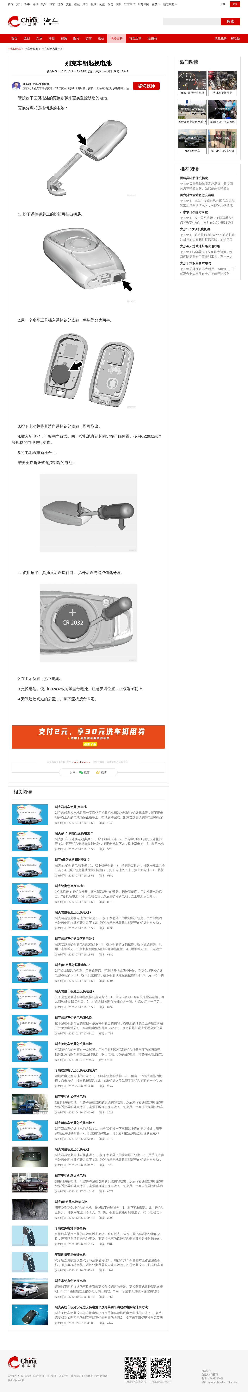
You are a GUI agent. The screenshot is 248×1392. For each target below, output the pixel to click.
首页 (10, 4)
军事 (27, 4)
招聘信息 (51, 1375)
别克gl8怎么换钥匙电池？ (72, 859)
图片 (76, 38)
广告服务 (27, 1375)
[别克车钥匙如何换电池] (30, 1095)
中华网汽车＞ (16, 48)
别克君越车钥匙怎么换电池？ (75, 991)
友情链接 (88, 1375)
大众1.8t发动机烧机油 (195, 229)
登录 (235, 4)
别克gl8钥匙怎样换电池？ (72, 965)
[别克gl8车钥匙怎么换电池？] (30, 832)
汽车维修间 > (33, 48)
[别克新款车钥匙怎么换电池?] (30, 1122)
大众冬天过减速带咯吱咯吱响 (200, 246)
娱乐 (43, 4)
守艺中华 (129, 4)
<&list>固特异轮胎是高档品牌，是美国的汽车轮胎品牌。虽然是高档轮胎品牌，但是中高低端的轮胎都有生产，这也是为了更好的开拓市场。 (206, 186)
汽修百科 (116, 38)
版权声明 (63, 1375)
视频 (64, 38)
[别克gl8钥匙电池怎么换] (30, 1201)
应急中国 (143, 4)
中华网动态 (101, 1375)
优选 (110, 4)
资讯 (19, 4)
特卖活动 (135, 38)
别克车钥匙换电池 (52, 48)
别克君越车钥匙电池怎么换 (73, 1017)
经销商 (152, 38)
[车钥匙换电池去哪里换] (30, 1227)
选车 (89, 38)
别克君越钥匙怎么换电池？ (73, 912)
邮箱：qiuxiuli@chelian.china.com (220, 1382)
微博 (104, 772)
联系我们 (39, 1375)
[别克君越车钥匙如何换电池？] (30, 937)
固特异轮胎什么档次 (194, 178)
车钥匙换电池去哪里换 (70, 1228)
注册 (222, 4)
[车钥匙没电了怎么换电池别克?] (30, 1069)
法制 (118, 4)
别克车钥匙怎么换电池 (70, 1175)
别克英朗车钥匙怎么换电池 (73, 1044)
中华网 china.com (24, 21)
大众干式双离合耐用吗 (195, 263)
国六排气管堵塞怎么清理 (197, 195)
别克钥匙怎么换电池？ (70, 886)
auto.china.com (82, 762)
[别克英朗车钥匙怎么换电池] (30, 1043)
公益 (102, 4)
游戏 (60, 4)
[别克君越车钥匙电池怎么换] (30, 1016)
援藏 (77, 4)
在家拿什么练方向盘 (194, 212)
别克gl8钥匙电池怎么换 (71, 1201)
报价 (101, 38)
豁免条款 (75, 1375)
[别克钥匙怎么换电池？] (30, 885)
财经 (35, 4)
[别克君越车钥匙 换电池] (30, 806)
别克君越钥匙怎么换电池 (72, 1149)
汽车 (52, 4)
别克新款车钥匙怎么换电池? (74, 1122)
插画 (85, 4)
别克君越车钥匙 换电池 (71, 807)
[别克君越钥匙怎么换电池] (30, 1148)
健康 (93, 4)
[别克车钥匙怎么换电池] (30, 1174)
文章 (39, 38)
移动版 (235, 38)
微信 (87, 772)
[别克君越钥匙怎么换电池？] (30, 911)
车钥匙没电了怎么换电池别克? (76, 1070)
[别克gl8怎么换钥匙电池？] (30, 858)
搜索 (230, 21)
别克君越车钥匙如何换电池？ (75, 938)
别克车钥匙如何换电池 (70, 1096)
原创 (27, 38)
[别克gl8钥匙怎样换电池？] (30, 964)
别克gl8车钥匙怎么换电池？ (74, 833)
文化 (68, 4)
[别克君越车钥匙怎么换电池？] (30, 990)
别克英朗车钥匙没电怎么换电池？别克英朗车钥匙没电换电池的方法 (101, 1307)
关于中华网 (13, 1375)
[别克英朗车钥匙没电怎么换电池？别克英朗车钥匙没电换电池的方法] (30, 1306)
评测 (51, 38)
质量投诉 (221, 38)
